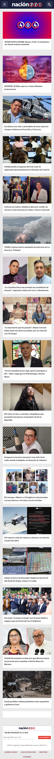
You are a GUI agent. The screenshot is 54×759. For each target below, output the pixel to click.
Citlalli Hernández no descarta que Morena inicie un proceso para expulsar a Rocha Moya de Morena (26, 661)
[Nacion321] (27, 4)
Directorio (43, 752)
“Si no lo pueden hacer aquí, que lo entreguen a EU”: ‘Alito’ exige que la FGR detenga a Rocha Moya (25, 374)
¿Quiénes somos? (10, 752)
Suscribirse (44, 737)
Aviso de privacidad (28, 752)
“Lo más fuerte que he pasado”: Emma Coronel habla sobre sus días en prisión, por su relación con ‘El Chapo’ (25, 331)
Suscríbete (27, 757)
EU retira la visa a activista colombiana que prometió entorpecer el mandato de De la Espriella (24, 417)
